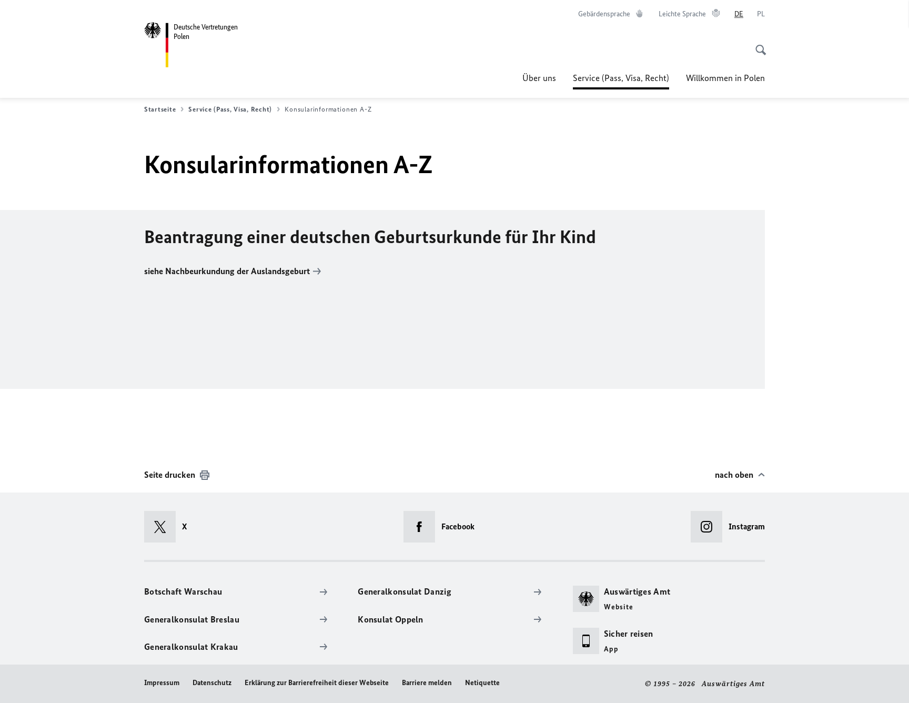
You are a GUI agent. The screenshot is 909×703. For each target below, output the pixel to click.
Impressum (161, 682)
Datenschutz (212, 682)
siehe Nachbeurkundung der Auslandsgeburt (227, 271)
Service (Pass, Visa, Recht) (621, 81)
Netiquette (482, 682)
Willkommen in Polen (725, 78)
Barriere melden (427, 682)
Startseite (160, 109)
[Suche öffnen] (757, 44)
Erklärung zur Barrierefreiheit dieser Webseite (317, 682)
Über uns (539, 78)
